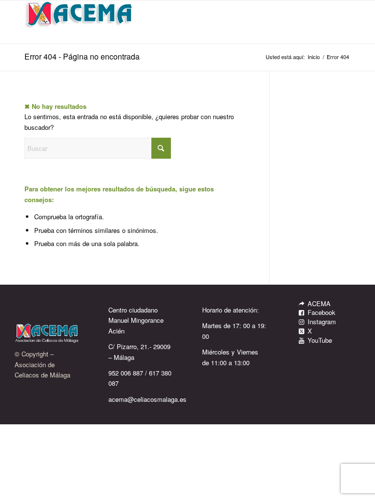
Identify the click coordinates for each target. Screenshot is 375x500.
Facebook (321, 312)
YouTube (320, 340)
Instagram (322, 321)
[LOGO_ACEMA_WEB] (79, 21)
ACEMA (319, 303)
